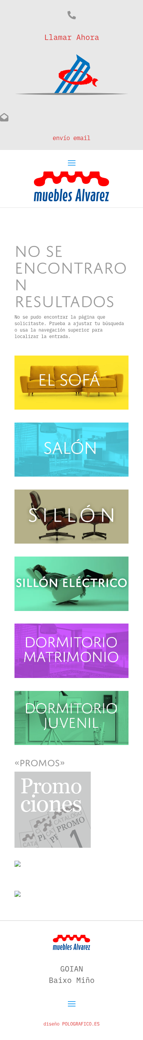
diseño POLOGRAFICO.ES (71, 1024)
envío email (71, 137)
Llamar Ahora (71, 37)
